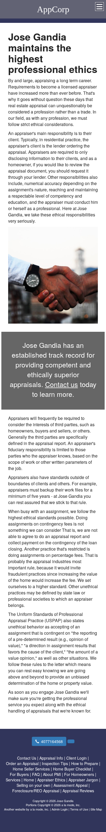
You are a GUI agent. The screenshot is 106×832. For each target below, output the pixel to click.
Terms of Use (79, 809)
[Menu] (99, 6)
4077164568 (52, 741)
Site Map (96, 809)
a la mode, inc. (39, 809)
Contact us (61, 384)
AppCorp (53, 9)
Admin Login (60, 809)
